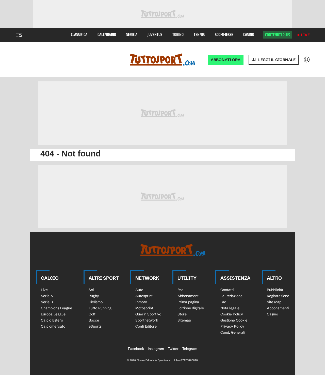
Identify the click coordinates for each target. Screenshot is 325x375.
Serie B (47, 302)
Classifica (79, 35)
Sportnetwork (146, 320)
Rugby (94, 296)
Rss (180, 290)
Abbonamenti (188, 296)
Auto (139, 290)
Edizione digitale (190, 308)
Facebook (136, 349)
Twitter (173, 349)
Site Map (274, 302)
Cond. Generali (232, 332)
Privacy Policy (232, 326)
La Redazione (231, 296)
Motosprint (144, 308)
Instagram (156, 349)
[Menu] (18, 35)
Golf (92, 314)
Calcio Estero (52, 320)
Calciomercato (53, 326)
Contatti (227, 290)
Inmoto (141, 302)
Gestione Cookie (233, 320)
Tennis (199, 35)
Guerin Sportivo (148, 314)
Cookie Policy (231, 314)
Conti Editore (146, 326)
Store (182, 314)
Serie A (131, 35)
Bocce (94, 320)
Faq (223, 302)
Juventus (155, 35)
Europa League (53, 314)
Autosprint (144, 296)
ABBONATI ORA (225, 60)
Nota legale (229, 308)
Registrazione (278, 296)
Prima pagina (188, 302)
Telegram (189, 349)
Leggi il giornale (277, 60)
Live (305, 35)
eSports (95, 326)
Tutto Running (100, 308)
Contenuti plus (277, 35)
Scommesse (224, 35)
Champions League (56, 308)
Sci (91, 290)
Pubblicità (275, 290)
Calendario (107, 35)
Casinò (248, 35)
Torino (178, 35)
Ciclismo (96, 302)
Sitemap (184, 320)
